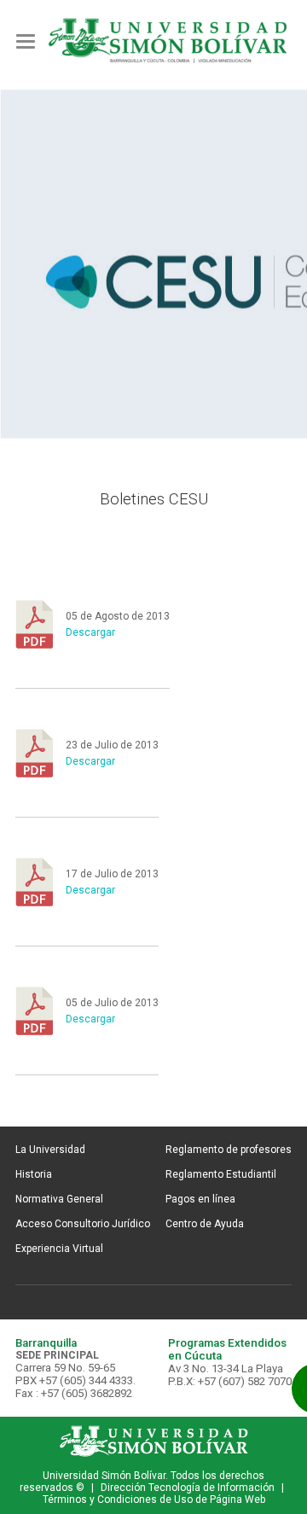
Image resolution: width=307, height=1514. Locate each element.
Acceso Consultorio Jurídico (82, 1224)
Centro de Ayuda (204, 1224)
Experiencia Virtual (59, 1249)
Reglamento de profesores (228, 1150)
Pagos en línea (200, 1199)
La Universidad (50, 1150)
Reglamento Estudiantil (220, 1174)
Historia (33, 1174)
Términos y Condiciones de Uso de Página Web (154, 1499)
